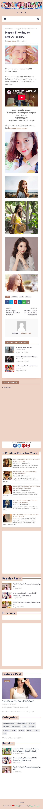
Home (7, 29)
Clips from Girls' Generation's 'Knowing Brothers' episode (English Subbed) (26, 750)
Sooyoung (6, 730)
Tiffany (29, 730)
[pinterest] (25, 12)
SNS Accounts (16, 727)
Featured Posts (21, 723)
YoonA (12, 29)
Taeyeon (21, 730)
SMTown (6, 727)
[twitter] (21, 12)
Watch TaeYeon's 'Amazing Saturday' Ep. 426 (26, 585)
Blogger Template (34, 806)
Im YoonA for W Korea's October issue (24, 349)
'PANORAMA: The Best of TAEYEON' (18, 701)
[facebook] (18, 12)
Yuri (4, 734)
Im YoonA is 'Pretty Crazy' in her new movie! (26, 367)
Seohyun (32, 727)
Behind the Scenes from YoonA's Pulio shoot (26, 358)
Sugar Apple (11, 41)
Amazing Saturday (9, 723)
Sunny (14, 730)
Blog (17, 806)
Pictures (14, 297)
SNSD (21, 297)
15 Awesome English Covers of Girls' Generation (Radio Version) (24, 594)
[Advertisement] (21, 552)
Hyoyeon (32, 723)
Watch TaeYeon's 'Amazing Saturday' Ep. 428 (26, 603)
